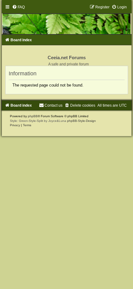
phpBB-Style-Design (81, 120)
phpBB (33, 116)
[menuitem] (18, 7)
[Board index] (67, 19)
